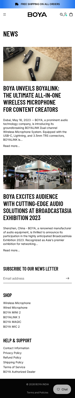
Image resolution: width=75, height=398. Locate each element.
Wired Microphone (15, 307)
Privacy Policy (12, 353)
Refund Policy (12, 357)
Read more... (11, 145)
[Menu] (4, 14)
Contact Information (16, 348)
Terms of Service (14, 367)
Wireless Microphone (17, 303)
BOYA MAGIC (12, 322)
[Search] (61, 14)
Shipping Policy (13, 362)
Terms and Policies (37, 392)
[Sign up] (67, 278)
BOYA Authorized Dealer (19, 371)
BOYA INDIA (42, 384)
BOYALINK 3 (11, 317)
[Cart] (71, 14)
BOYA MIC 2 (11, 326)
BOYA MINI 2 (12, 312)
